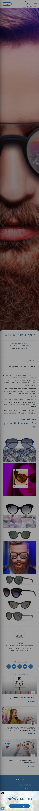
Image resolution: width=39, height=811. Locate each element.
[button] (2, 793)
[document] (19, 405)
